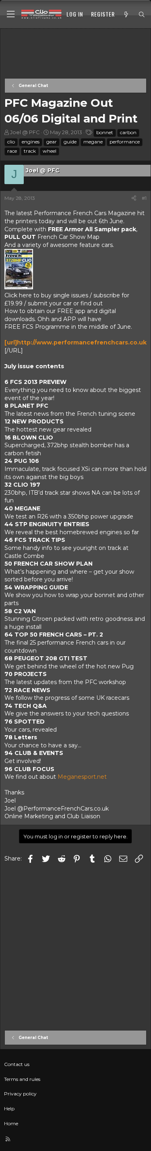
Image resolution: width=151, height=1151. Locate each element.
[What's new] (126, 14)
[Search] (141, 14)
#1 (144, 198)
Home (11, 1123)
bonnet (104, 132)
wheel (49, 151)
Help (9, 1108)
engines (30, 142)
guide (70, 142)
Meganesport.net (82, 776)
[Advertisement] (75, 54)
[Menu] (10, 14)
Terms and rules (22, 1079)
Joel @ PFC (25, 132)
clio (11, 142)
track (30, 151)
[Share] (134, 198)
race (12, 151)
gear (51, 142)
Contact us (16, 1064)
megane (93, 142)
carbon (128, 132)
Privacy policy (20, 1094)
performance (125, 142)
